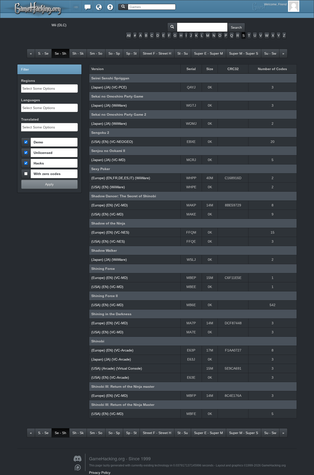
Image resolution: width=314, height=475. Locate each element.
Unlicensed (43, 153)
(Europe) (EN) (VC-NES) (110, 232)
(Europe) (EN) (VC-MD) (109, 205)
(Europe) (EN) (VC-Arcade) (112, 350)
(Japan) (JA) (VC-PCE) (109, 87)
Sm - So (96, 53)
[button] (76, 6)
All (129, 36)
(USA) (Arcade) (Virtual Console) (116, 368)
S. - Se (43, 53)
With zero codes (47, 174)
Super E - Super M (208, 53)
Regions (28, 81)
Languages (30, 100)
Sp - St (131, 53)
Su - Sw (270, 53)
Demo (38, 142)
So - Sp (114, 53)
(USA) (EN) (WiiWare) (108, 187)
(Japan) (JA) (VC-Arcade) (111, 359)
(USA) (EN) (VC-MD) (107, 214)
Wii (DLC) (59, 25)
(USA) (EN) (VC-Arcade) (110, 377)
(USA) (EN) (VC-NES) (108, 241)
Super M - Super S (243, 53)
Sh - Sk (78, 53)
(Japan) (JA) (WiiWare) (109, 105)
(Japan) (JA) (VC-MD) (108, 160)
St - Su (182, 53)
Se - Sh (60, 53)
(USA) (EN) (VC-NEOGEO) (112, 142)
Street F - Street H (157, 53)
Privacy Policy (99, 473)
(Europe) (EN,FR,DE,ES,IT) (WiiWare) (120, 178)
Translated (30, 119)
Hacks (39, 163)
